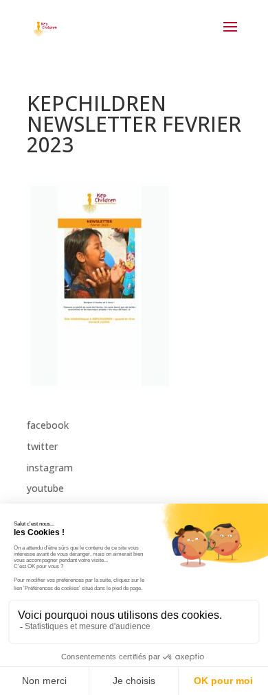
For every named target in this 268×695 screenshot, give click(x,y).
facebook (48, 425)
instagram (50, 467)
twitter (42, 446)
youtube (45, 488)
